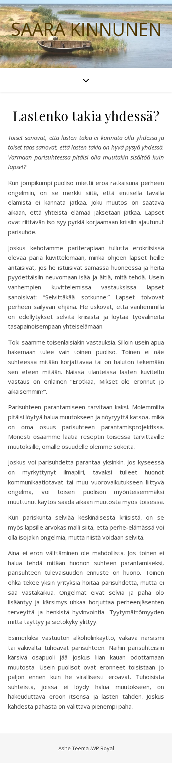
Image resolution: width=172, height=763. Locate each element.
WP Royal (102, 748)
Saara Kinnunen (86, 29)
